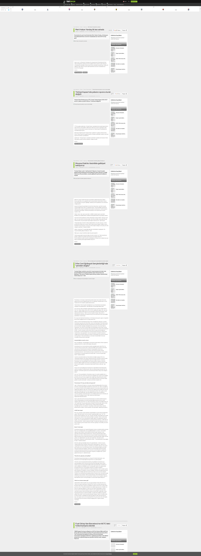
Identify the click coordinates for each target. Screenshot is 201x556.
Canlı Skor (2, 9)
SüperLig (85, 27)
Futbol (81, 27)
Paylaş (123, 30)
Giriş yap (134, 1)
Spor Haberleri (76, 27)
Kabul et (135, 553)
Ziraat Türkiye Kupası (87, 89)
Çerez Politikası (109, 553)
